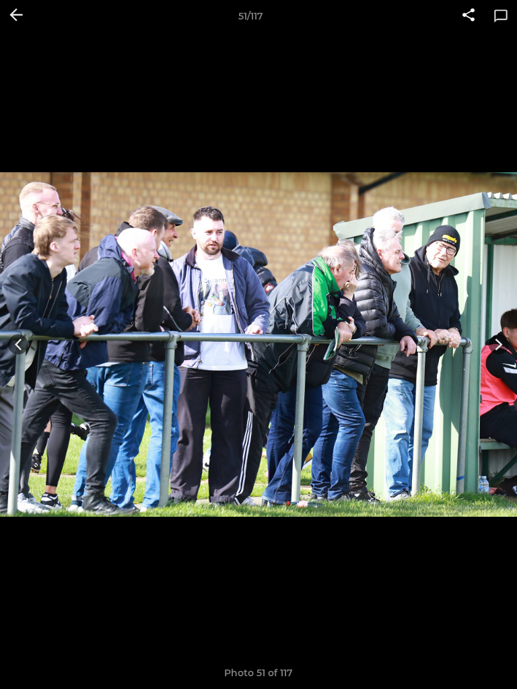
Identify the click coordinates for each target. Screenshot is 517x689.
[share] (468, 16)
